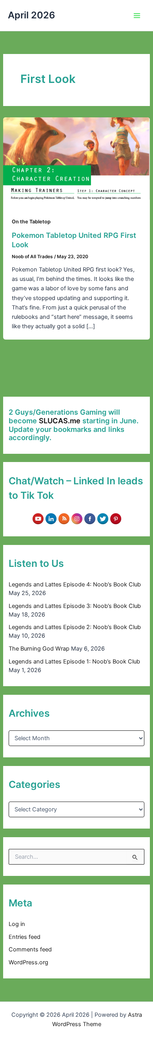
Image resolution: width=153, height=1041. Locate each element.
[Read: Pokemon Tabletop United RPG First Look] (76, 158)
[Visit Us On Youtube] (37, 518)
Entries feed (24, 936)
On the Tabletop (31, 222)
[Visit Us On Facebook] (89, 518)
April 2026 (31, 15)
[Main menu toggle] (137, 15)
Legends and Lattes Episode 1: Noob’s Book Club (74, 661)
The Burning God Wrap (39, 648)
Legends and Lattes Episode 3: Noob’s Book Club (75, 605)
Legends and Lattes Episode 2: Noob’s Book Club (75, 627)
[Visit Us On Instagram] (76, 518)
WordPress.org (28, 962)
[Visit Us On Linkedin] (50, 518)
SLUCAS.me (59, 420)
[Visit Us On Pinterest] (115, 518)
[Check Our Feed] (63, 518)
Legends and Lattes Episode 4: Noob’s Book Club (75, 584)
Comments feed (30, 949)
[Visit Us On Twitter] (102, 518)
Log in (17, 924)
